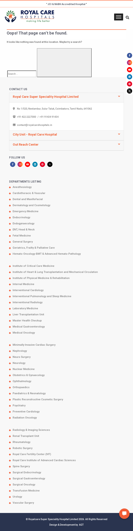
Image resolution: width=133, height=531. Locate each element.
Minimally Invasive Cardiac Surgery (34, 344)
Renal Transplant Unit (26, 436)
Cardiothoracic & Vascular (29, 193)
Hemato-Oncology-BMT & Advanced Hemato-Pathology (47, 253)
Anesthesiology (22, 187)
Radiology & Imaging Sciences (31, 429)
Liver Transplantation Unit (28, 314)
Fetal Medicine (22, 235)
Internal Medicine (23, 284)
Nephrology (20, 350)
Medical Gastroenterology (29, 326)
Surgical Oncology (24, 484)
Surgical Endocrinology (27, 472)
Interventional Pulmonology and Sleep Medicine (42, 296)
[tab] (66, 98)
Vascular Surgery (23, 502)
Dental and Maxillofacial (28, 199)
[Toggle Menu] (118, 17)
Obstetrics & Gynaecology (29, 375)
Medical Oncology (24, 332)
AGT (81, 524)
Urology (17, 496)
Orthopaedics (21, 387)
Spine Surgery (21, 466)
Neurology (19, 363)
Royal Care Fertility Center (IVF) (32, 454)
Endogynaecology (23, 223)
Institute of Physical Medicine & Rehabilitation (41, 278)
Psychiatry (19, 405)
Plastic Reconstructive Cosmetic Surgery (38, 399)
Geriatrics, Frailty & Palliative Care (34, 247)
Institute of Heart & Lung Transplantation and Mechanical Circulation (55, 272)
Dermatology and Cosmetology (31, 205)
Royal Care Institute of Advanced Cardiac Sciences (44, 460)
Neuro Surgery (21, 357)
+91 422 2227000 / (28, 116)
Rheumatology (21, 442)
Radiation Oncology (25, 417)
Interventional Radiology (27, 302)
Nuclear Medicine (24, 369)
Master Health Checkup (27, 320)
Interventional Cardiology (28, 290)
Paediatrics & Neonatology (29, 393)
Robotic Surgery (22, 448)
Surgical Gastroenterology (29, 478)
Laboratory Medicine (25, 308)
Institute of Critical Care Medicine (33, 265)
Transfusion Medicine (26, 490)
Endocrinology (21, 217)
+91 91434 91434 (49, 116)
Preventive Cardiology (26, 411)
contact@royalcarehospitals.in (34, 125)
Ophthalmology (22, 381)
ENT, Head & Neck (24, 229)
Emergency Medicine (25, 211)
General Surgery (23, 241)
